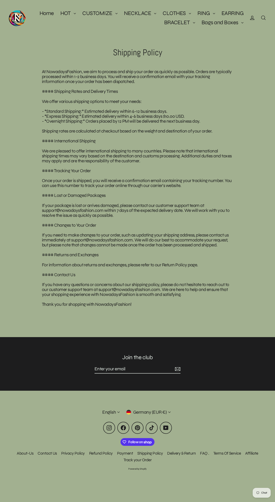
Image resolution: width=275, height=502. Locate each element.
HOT (66, 13)
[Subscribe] (177, 369)
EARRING (232, 13)
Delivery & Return (181, 453)
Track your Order (138, 459)
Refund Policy (101, 453)
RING (204, 13)
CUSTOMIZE (97, 13)
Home (47, 13)
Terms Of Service (227, 453)
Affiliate (251, 453)
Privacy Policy (73, 453)
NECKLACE (138, 13)
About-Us (25, 453)
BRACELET (177, 22)
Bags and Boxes (220, 22)
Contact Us (47, 453)
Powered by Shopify (137, 468)
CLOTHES (175, 13)
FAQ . (204, 453)
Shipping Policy (150, 453)
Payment (125, 453)
